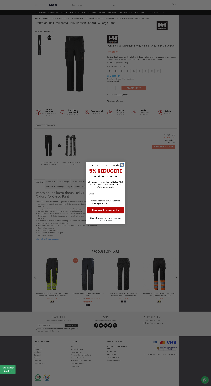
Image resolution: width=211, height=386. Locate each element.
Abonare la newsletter (105, 210)
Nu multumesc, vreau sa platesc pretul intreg (105, 219)
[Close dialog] (122, 165)
